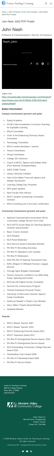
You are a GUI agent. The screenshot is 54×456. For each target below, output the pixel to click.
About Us (42, 417)
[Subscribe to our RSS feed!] (31, 451)
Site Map (42, 424)
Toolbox (36, 422)
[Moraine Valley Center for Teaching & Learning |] (17, 2)
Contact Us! (33, 424)
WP (18, 445)
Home (4, 12)
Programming (40, 419)
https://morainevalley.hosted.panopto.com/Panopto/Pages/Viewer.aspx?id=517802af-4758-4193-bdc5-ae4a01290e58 (26, 100)
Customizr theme (40, 445)
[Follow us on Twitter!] (23, 451)
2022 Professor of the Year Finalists (23, 12)
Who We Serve (28, 419)
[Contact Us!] (27, 451)
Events (42, 422)
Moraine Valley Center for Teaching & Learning (29, 439)
